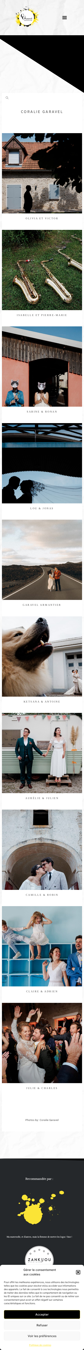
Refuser (42, 1325)
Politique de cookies (40, 1345)
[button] (78, 1272)
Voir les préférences (42, 1336)
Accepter (42, 1314)
